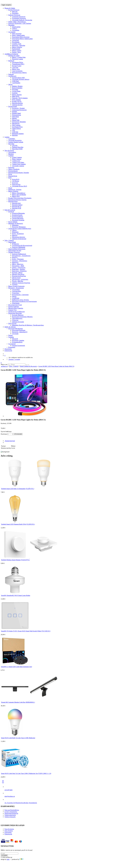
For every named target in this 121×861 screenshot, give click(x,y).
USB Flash (15, 81)
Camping (11, 337)
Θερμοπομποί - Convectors (20, 294)
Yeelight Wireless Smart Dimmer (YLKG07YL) (15, 560)
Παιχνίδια (11, 144)
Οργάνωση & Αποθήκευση (16, 311)
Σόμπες (14, 296)
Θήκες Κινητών (17, 33)
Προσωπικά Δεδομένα (11, 813)
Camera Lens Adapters (19, 164)
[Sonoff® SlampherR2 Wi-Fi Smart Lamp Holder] (15, 593)
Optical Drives (16, 128)
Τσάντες (14, 28)
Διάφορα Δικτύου (17, 105)
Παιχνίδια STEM (17, 149)
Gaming (7, 137)
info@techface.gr (10, 796)
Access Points (16, 91)
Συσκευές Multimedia (18, 247)
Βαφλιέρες (15, 262)
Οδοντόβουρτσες (17, 318)
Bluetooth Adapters (18, 133)
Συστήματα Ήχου (17, 127)
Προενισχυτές (16, 184)
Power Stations (12, 222)
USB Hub (15, 132)
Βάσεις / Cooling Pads (19, 57)
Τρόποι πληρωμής (10, 817)
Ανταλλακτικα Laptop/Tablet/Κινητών (19, 228)
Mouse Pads (15, 120)
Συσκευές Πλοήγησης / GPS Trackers (19, 23)
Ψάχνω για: (4, 364)
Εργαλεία (11, 211)
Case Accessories (17, 71)
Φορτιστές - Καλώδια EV (20, 332)
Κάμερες (14, 235)
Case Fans (15, 67)
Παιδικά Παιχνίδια (17, 147)
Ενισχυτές (15, 183)
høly (8, 859)
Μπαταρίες (15, 225)
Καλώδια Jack (16, 203)
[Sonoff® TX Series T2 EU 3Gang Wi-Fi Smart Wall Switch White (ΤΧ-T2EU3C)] (15, 629)
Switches (14, 93)
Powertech (15, 13)
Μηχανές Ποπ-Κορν (18, 274)
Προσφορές (8, 349)
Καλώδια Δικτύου (17, 103)
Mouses (14, 118)
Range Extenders (17, 88)
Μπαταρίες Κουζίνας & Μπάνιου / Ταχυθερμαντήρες (28, 325)
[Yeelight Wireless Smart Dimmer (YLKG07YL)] (29, 558)
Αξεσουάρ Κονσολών (15, 140)
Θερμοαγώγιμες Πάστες (19, 72)
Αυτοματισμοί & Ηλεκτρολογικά (22, 245)
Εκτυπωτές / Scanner (18, 108)
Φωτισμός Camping (18, 340)
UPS (13, 130)
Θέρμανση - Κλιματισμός (16, 288)
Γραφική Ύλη (12, 310)
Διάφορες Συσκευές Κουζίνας (21, 283)
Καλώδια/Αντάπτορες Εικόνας (17, 200)
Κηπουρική (11, 347)
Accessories (15, 30)
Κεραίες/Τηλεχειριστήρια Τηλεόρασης (19, 198)
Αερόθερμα (15, 298)
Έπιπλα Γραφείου (13, 306)
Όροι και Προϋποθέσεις (12, 810)
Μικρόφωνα (15, 123)
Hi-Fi (10, 177)
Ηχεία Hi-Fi (15, 179)
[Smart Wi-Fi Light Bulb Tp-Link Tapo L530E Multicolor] (15, 736)
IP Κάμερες (15, 244)
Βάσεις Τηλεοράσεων (18, 193)
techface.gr (4, 366)
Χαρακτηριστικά (10, 441)
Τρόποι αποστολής (10, 815)
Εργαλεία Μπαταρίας (18, 213)
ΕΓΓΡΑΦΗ (4, 855)
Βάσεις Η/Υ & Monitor (19, 194)
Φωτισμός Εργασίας (18, 220)
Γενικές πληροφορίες (11, 811)
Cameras (11, 155)
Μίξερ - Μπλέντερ (17, 264)
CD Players (15, 181)
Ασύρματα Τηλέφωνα (18, 16)
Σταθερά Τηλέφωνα (14, 15)
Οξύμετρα (15, 320)
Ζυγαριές (15, 284)
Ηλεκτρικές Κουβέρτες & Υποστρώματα (24, 301)
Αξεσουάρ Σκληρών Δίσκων (20, 79)
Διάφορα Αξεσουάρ (18, 322)
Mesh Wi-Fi (15, 96)
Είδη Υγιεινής (12, 323)
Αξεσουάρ (15, 333)
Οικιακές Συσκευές (14, 252)
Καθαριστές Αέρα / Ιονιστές (20, 300)
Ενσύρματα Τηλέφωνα (19, 18)
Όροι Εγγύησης (9, 829)
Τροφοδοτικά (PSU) (18, 64)
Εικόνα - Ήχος (16, 52)
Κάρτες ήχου (16, 69)
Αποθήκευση (12, 76)
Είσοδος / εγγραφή (14, 359)
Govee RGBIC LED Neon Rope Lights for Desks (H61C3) (56, 366)
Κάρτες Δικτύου (17, 94)
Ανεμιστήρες (16, 289)
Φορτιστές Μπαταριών (19, 227)
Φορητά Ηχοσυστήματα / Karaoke (18, 172)
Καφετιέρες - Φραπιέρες (19, 271)
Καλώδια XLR (16, 208)
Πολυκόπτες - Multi (18, 266)
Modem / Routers (17, 86)
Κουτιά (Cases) (16, 66)
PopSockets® (16, 49)
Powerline (15, 89)
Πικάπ (10, 188)
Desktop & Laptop (13, 55)
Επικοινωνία (8, 350)
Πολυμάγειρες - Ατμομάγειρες (21, 255)
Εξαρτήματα (15, 303)
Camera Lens (16, 161)
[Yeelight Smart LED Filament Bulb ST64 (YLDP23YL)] (15, 522)
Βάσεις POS (16, 196)
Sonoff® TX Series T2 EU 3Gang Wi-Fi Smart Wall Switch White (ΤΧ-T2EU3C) (25, 631)
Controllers (11, 138)
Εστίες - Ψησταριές (18, 259)
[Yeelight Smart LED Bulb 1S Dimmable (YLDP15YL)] (29, 486)
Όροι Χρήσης (9, 831)
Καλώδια (15, 135)
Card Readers (16, 83)
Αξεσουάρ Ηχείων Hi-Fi (19, 186)
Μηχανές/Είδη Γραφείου (15, 308)
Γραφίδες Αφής (16, 44)
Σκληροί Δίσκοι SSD (18, 77)
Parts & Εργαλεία (10, 210)
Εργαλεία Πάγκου (17, 216)
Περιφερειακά (12, 106)
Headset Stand (16, 113)
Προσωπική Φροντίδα (15, 313)
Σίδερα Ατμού (16, 277)
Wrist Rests (15, 116)
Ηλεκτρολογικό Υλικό (15, 305)
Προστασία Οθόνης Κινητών (20, 37)
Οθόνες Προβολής (13, 169)
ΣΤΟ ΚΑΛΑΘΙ (18, 434)
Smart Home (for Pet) (14, 250)
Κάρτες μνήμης (16, 50)
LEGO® (14, 145)
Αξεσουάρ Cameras (18, 166)
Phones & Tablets (10, 8)
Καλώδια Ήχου (13, 201)
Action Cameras (17, 157)
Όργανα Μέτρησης (17, 218)
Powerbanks (15, 42)
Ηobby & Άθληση (10, 327)
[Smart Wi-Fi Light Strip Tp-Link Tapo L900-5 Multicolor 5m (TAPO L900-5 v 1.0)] (15, 771)
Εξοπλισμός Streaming (19, 122)
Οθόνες (14, 230)
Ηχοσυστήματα (13, 171)
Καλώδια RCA (16, 206)
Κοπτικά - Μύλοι (17, 272)
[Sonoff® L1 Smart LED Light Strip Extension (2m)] (15, 664)
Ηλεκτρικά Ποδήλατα (18, 330)
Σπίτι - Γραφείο (9, 240)
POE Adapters (16, 99)
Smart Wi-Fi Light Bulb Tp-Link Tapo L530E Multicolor (18, 738)
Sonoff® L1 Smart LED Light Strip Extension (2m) (16, 666)
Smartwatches (16, 27)
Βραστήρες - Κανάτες (18, 269)
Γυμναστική (12, 344)
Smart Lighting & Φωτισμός (16, 249)
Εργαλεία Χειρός (17, 215)
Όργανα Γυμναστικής (18, 345)
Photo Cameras (16, 159)
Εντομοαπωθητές (17, 342)
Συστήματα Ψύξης (17, 62)
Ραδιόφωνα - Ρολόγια (14, 189)
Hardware (11, 61)
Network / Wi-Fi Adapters (20, 98)
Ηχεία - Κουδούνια (18, 233)
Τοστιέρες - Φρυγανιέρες (19, 261)
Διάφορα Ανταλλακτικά (19, 239)
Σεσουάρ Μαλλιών (18, 315)
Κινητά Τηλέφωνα (13, 10)
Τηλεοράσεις (12, 152)
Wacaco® (15, 339)
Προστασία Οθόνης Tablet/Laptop (22, 38)
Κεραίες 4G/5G (17, 101)
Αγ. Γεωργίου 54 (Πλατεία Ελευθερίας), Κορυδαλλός (21, 803)
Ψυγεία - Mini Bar (17, 281)
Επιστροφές (8, 832)
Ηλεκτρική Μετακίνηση (15, 328)
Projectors (11, 167)
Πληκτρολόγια (16, 115)
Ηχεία (10, 174)
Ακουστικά (15, 40)
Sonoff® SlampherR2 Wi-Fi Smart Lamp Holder (15, 595)
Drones (10, 335)
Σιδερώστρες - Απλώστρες (20, 279)
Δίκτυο (10, 84)
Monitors (11, 154)
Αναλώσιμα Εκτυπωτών (19, 110)
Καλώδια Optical (17, 205)
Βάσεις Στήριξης (17, 47)
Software (11, 74)
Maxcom (14, 11)
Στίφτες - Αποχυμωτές (18, 267)
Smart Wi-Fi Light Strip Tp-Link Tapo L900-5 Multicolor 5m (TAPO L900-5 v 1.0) (26, 773)
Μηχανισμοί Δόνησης (18, 237)
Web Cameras (16, 125)
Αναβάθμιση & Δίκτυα (11, 54)
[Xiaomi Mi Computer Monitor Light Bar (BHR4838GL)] (29, 700)
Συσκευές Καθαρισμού (19, 254)
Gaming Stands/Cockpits (15, 142)
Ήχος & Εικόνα (9, 150)
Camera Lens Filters (18, 162)
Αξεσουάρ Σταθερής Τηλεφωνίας (22, 20)
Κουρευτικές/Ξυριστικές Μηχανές (22, 316)
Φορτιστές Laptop (17, 59)
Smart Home (12, 242)
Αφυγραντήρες (16, 291)
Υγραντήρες (15, 293)
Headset (14, 111)
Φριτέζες (14, 257)
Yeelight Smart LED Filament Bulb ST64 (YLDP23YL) (18, 524)
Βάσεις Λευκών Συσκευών (16, 286)
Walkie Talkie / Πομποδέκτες (17, 22)
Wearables (11, 25)
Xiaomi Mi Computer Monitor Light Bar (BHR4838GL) (18, 702)
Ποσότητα (4, 434)
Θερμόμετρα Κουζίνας (19, 276)
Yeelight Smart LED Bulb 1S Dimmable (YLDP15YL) (17, 488)
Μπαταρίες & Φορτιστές (15, 223)
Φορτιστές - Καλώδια (18, 45)
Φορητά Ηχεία (12, 176)
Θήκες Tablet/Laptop (18, 35)
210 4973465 (8, 790)
